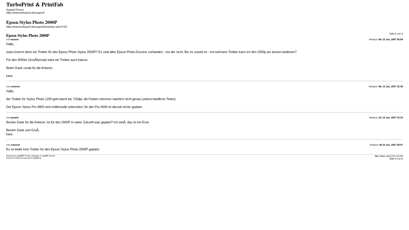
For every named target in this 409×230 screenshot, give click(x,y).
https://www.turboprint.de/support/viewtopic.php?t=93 (36, 26)
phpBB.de (37, 158)
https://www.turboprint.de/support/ (25, 12)
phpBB (20, 156)
